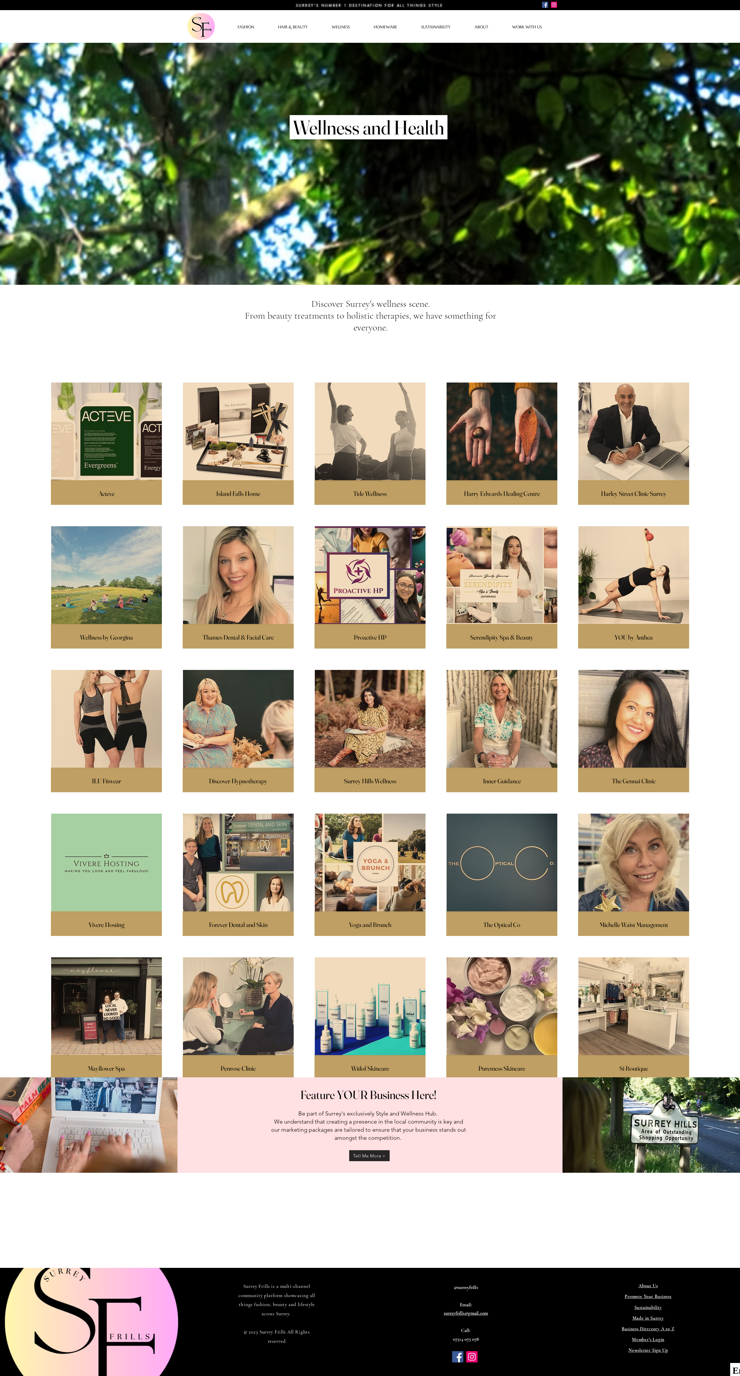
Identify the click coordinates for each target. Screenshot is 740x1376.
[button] (255, 27)
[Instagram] (554, 5)
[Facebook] (545, 5)
